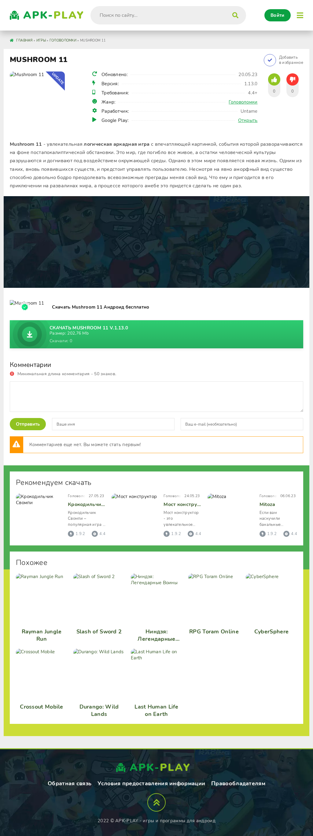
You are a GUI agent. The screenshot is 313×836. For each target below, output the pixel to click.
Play (53, 15)
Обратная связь (69, 783)
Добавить (291, 60)
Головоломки (243, 102)
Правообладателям (238, 783)
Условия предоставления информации (151, 783)
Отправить (28, 424)
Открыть (248, 120)
